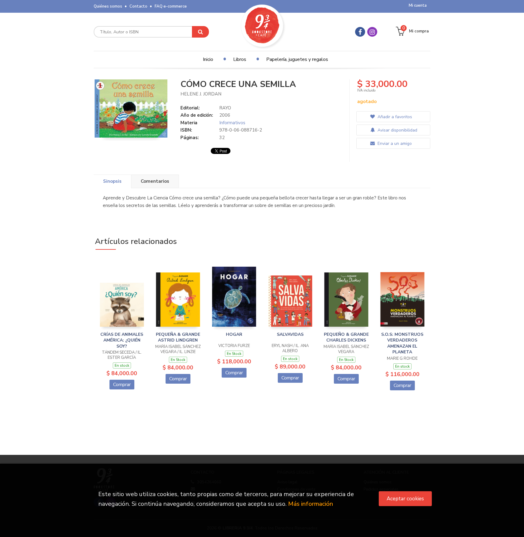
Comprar (122, 384)
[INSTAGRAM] (372, 32)
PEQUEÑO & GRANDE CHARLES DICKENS (346, 337)
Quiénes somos (108, 6)
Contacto (138, 6)
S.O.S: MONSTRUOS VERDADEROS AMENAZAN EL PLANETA (402, 343)
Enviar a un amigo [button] (394, 143)
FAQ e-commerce (171, 6)
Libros (239, 59)
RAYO (225, 108)
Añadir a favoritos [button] (394, 117)
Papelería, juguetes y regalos (297, 59)
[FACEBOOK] (360, 32)
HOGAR (234, 334)
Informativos (232, 123)
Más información (310, 504)
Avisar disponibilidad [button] (396, 130)
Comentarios (155, 181)
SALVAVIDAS (290, 334)
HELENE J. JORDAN (200, 94)
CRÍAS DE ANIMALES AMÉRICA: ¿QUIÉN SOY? (121, 340)
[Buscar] (200, 32)
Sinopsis (112, 181)
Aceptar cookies (405, 498)
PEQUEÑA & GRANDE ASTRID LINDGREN (178, 337)
